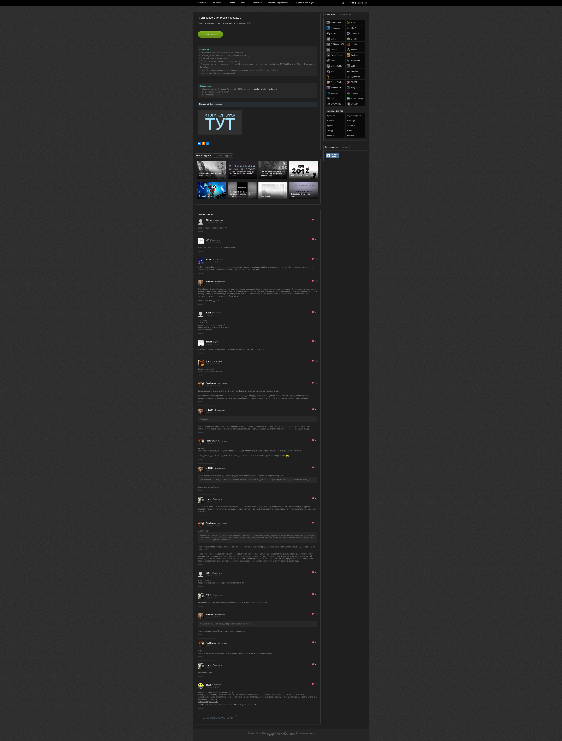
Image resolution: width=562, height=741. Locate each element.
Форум (232, 3)
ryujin (208, 499)
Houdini (354, 44)
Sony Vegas (356, 88)
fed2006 (210, 281)
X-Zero (209, 259)
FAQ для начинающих (305, 3)
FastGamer (211, 383)
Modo (333, 60)
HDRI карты (351, 121)
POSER (354, 82)
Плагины (330, 121)
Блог (243, 3)
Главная (251, 733)
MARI (333, 77)
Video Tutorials (289, 735)
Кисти (349, 131)
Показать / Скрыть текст (210, 104)
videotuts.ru (201, 3)
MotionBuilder (336, 66)
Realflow (354, 71)
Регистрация (289, 733)
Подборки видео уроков (278, 3)
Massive (334, 93)
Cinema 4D (355, 33)
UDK (333, 98)
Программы (331, 116)
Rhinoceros (355, 60)
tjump (208, 361)
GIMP (353, 28)
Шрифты (350, 136)
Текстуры (330, 131)
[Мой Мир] (207, 143)
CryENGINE (336, 104)
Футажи (330, 126)
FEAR (208, 684)
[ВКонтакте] (199, 143)
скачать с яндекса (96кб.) (208, 702)
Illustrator (355, 55)
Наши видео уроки (212, 23)
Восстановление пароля (305, 733)
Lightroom (355, 66)
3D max (334, 33)
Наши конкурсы (228, 23)
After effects (336, 23)
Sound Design (357, 98)
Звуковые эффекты (354, 116)
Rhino (209, 220)
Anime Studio (336, 82)
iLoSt (208, 313)
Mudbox (334, 50)
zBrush (354, 50)
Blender (354, 39)
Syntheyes (355, 77)
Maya (333, 39)
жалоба (200, 231)
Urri (207, 240)
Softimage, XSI (337, 44)
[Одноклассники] (203, 143)
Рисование (257, 3)
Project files (331, 136)
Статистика (217, 3)
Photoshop (335, 28)
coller (208, 573)
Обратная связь (268, 733)
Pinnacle (354, 93)
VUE (333, 71)
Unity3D (354, 104)
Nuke (353, 23)
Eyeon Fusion (336, 55)
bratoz (209, 341)
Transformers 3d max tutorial (264, 89)
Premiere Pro (336, 88)
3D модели (351, 126)
